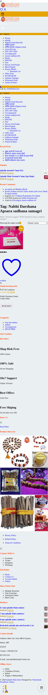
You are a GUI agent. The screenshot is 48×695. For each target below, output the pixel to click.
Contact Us (9, 577)
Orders (7, 581)
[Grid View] (20, 223)
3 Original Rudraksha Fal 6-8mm (27, 196)
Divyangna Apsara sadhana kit (24, 200)
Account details (11, 579)
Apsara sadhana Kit (12, 56)
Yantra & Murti (11, 82)
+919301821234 (12, 89)
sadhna (7, 325)
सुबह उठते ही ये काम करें (13, 151)
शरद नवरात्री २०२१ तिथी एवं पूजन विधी (19, 156)
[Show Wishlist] (1, 25)
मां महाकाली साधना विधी (13, 158)
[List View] (22, 223)
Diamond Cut (15, 71)
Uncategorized (10, 54)
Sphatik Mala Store (13, 680)
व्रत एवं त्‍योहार (10, 329)
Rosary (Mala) (10, 69)
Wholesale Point (11, 80)
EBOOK (8, 60)
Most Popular (10, 67)
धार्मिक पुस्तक (10, 45)
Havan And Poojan (12, 65)
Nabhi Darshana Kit (29, 198)
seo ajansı (8, 189)
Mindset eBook (21, 189)
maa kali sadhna (11, 322)
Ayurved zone (10, 49)
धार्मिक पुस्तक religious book (15, 47)
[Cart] (24, 14)
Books (7, 58)
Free (6, 62)
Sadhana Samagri (11, 78)
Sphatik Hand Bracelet (14, 43)
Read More (4, 427)
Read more (6, 306)
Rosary (7, 38)
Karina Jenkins (10, 191)
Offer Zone (9, 74)
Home (2, 217)
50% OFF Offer (11, 51)
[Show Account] (4, 10)
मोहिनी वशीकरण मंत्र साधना (15, 160)
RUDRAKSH (10, 76)
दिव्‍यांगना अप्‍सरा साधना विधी (15, 154)
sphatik (7, 40)
